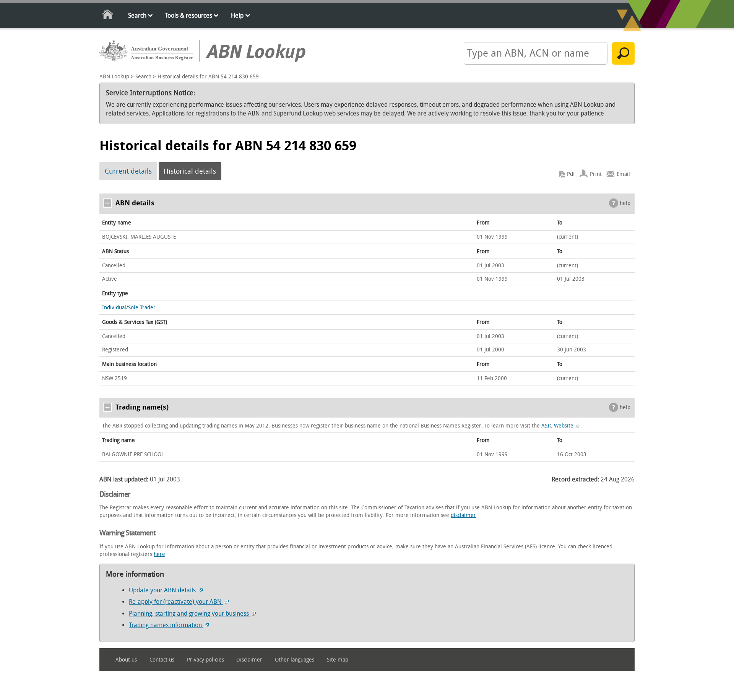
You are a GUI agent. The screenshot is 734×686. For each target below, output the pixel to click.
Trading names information (166, 625)
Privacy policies (205, 660)
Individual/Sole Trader (129, 307)
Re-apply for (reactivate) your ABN (176, 601)
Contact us (161, 660)
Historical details (190, 171)
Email (623, 174)
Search (137, 15)
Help (237, 15)
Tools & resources (188, 15)
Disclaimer (249, 660)
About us (126, 660)
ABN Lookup (114, 76)
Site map (337, 660)
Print (596, 174)
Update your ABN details (163, 590)
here (159, 554)
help (625, 203)
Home (108, 16)
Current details (128, 171)
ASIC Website (558, 426)
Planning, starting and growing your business (189, 613)
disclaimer (463, 515)
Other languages (294, 660)
